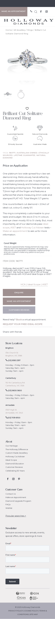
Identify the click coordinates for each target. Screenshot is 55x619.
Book (19, 319)
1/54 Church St (12, 353)
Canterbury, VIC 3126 (15, 385)
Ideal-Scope (11, 460)
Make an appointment (15, 231)
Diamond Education (15, 463)
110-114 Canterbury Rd (15, 382)
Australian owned (27, 153)
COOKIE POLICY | (31, 611)
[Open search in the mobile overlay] (35, 11)
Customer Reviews (14, 467)
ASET (13, 227)
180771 (12, 153)
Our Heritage (12, 446)
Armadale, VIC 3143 (14, 413)
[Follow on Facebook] (41, 11)
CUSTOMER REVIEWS (19, 310)
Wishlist (9, 508)
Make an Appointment (16, 497)
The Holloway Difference (17, 449)
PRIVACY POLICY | (16, 611)
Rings (30, 30)
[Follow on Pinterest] (19, 479)
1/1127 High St (11, 410)
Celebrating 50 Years (15, 471)
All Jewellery (19, 30)
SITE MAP (34, 614)
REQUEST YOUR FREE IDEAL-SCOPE (22, 324)
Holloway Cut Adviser (32, 227)
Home (9, 30)
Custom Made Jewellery (17, 453)
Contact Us (11, 494)
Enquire (19, 292)
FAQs (8, 504)
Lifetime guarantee (24, 155)
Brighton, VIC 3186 (14, 355)
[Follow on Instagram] (46, 11)
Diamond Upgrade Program (18, 501)
